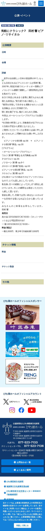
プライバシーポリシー (17, 520)
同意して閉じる (22, 525)
